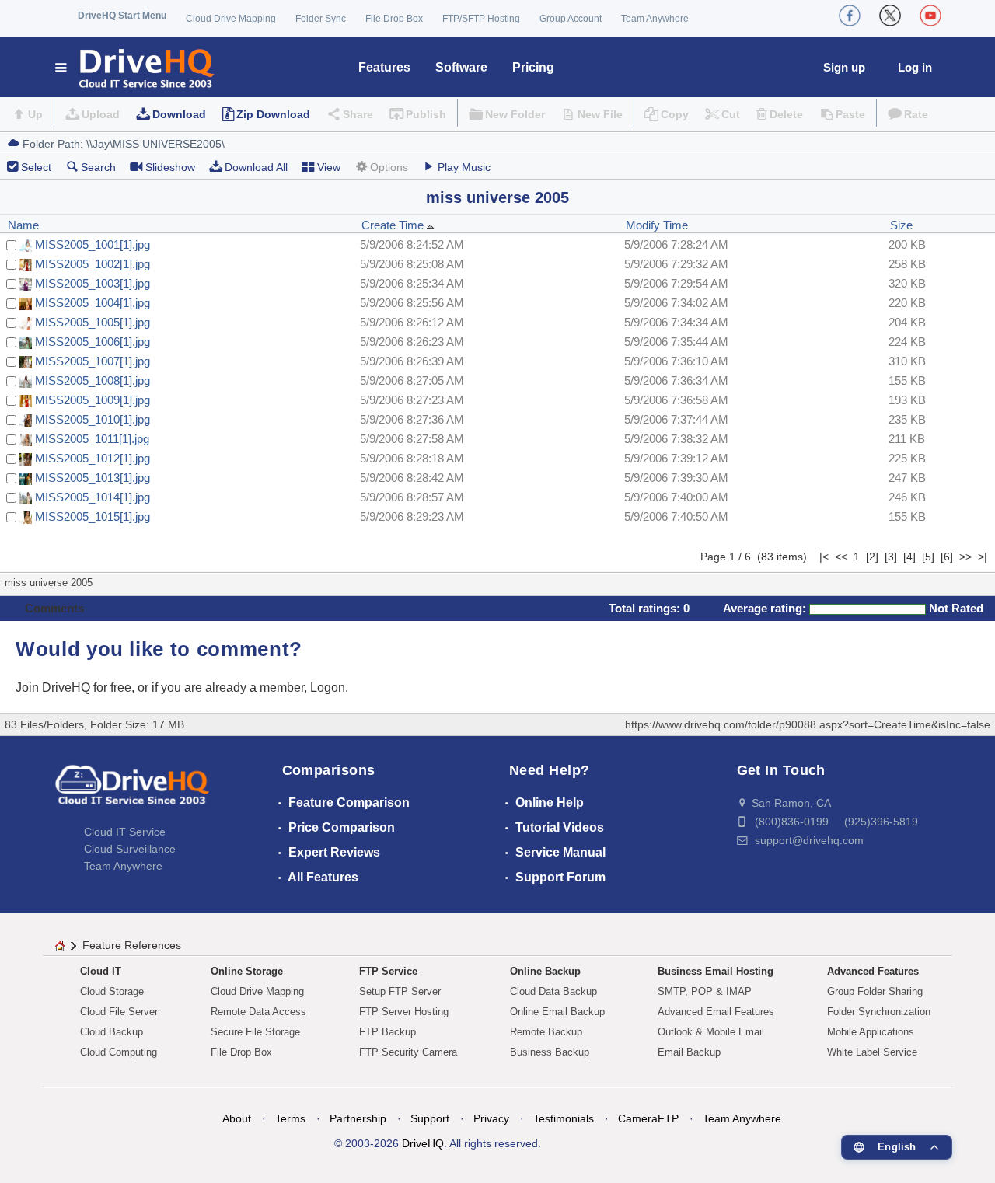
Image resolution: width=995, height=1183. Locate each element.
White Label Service (872, 1052)
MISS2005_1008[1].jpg (92, 380)
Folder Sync (320, 18)
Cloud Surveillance (130, 849)
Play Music (464, 167)
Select (36, 167)
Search (98, 167)
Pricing (533, 67)
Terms (290, 1118)
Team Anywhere (655, 18)
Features (384, 67)
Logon (327, 687)
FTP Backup (387, 1032)
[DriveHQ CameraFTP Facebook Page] (849, 15)
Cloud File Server (119, 1011)
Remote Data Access (258, 1011)
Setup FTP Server (400, 991)
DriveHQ (423, 1143)
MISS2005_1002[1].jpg (92, 263)
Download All (256, 167)
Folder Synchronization (878, 1011)
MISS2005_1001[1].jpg (92, 244)
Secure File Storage (255, 1032)
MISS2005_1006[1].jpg (92, 341)
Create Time (394, 225)
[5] (928, 556)
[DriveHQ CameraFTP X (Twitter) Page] (890, 15)
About (236, 1118)
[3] (891, 556)
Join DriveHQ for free (73, 687)
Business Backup (549, 1052)
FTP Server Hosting (404, 1011)
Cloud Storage (112, 991)
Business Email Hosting (715, 971)
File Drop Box (394, 18)
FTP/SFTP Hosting (481, 18)
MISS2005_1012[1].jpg (92, 458)
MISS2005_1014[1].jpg (92, 497)
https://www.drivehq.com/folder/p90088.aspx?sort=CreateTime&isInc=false (807, 724)
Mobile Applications (870, 1032)
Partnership (358, 1118)
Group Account (570, 18)
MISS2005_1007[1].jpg (92, 361)
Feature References (131, 945)
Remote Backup (546, 1032)
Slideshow (170, 167)
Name (23, 225)
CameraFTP (648, 1118)
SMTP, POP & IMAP (705, 991)
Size (901, 225)
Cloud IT (100, 971)
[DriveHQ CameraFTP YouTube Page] (930, 15)
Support (429, 1118)
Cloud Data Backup (553, 991)
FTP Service (388, 971)
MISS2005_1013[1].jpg (92, 477)
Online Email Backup (557, 1011)
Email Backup (689, 1052)
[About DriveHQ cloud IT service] (132, 792)
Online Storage (247, 971)
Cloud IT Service (125, 831)
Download (179, 114)
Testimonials (563, 1118)
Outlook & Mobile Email (711, 1032)
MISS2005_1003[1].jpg (92, 283)
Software (461, 67)
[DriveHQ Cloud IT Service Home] (136, 67)
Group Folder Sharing (875, 991)
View (328, 167)
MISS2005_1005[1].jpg (92, 322)
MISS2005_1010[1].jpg (92, 419)
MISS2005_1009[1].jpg (92, 400)
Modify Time (657, 225)
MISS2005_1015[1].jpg (92, 516)
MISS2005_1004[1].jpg (92, 302)
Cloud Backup (111, 1032)
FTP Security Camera (408, 1052)
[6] (947, 556)
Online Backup (545, 971)
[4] (909, 556)
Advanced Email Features (716, 1011)
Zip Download (273, 114)
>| (982, 556)
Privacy (491, 1118)
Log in (915, 67)
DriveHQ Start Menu (122, 15)
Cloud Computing (118, 1052)
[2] (872, 556)
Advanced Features (873, 971)
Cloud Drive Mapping (231, 18)
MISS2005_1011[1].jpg (92, 438)
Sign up (844, 67)
